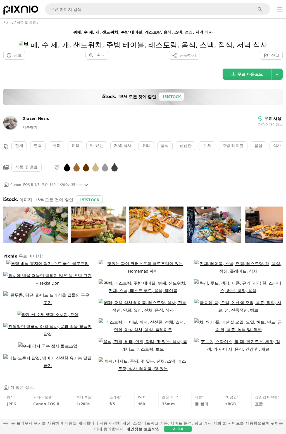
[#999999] (105, 167)
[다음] (261, 37)
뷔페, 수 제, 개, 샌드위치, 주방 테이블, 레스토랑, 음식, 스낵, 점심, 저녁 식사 (143, 32)
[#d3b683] (95, 167)
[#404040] (114, 167)
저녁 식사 (123, 145)
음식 (165, 145)
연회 (38, 145)
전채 (19, 145)
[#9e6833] (76, 167)
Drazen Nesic (35, 118)
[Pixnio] (20, 11)
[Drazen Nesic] (10, 127)
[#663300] (86, 167)
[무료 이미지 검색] (260, 9)
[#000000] (67, 167)
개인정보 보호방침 (143, 428)
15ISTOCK (89, 199)
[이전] (25, 37)
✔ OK (178, 428)
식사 (277, 145)
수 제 (207, 145)
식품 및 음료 (26, 166)
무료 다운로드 (250, 74)
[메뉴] (280, 9)
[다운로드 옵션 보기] (277, 74)
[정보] (86, 184)
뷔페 (57, 145)
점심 (258, 145)
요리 (75, 145)
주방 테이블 (233, 145)
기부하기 (29, 127)
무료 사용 (273, 118)
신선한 (186, 145)
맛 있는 (96, 145)
